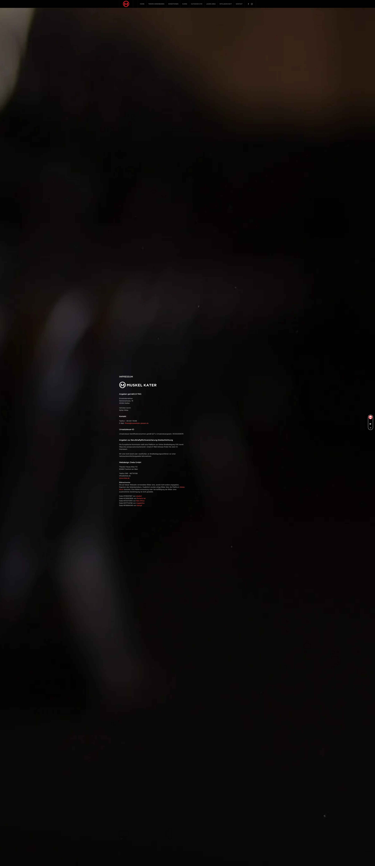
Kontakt (239, 4)
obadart (139, 496)
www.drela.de (124, 478)
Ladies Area (211, 4)
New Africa (140, 501)
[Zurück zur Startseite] (126, 4)
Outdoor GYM (196, 4)
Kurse (184, 4)
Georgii (139, 505)
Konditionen (173, 4)
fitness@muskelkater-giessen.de (136, 423)
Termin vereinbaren (156, 4)
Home (142, 4)
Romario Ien (141, 498)
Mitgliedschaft (226, 4)
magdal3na (140, 503)
